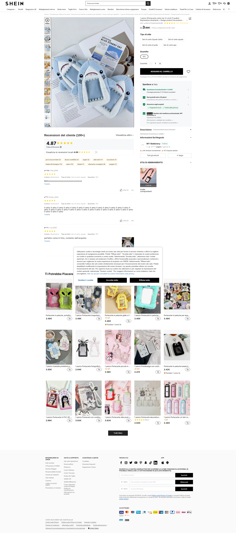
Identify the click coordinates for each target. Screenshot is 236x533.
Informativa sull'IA (68, 525)
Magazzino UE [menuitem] (31, 9)
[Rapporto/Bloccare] (132, 190)
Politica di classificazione (69, 489)
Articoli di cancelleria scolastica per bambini (86, 14)
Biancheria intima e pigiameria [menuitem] (127, 9)
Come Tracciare (69, 473)
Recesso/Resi (68, 464)
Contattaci (85, 461)
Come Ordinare (69, 470)
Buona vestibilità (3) (72, 160)
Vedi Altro (118, 433)
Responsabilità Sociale (53, 472)
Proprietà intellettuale (83, 525)
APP (162, 458)
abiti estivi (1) (98, 160)
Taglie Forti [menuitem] (72, 9)
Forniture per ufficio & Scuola (60, 14)
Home (46, 14)
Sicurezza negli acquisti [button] (155, 104)
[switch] (95, 152)
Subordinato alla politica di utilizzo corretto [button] (161, 100)
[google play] (167, 464)
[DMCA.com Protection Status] (127, 520)
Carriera (48, 481)
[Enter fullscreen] (131, 125)
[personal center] (209, 3)
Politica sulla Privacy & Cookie (162, 495)
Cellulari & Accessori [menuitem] (203, 9)
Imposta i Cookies (90, 522)
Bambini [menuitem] (111, 9)
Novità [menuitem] (20, 9)
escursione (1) (111, 160)
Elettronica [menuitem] (217, 9)
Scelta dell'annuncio (100, 525)
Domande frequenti (88, 464)
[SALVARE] (188, 71)
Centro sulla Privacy (52, 522)
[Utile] (121, 190)
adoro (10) (69, 164)
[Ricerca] (148, 3)
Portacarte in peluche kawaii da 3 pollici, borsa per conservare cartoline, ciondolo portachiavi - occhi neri (177, 366)
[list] (139, 463)
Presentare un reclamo (53, 488)
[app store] (162, 464)
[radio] (152, 39)
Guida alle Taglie (69, 476)
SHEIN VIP (67, 479)
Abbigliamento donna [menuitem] (47, 9)
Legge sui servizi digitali (51, 484)
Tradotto (47, 184)
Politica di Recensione (52, 147)
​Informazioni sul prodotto (69, 493)
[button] (224, 3)
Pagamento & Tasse (89, 467)
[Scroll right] (229, 9)
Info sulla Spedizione (71, 461)
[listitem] (148, 176)
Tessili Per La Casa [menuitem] (186, 9)
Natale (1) (80, 164)
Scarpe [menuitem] (143, 9)
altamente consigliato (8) (96, 164)
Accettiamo (124, 508)
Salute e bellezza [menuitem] (171, 9)
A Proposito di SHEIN (52, 466)
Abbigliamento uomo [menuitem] (97, 9)
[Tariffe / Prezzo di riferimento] (150, 28)
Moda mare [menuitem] (61, 9)
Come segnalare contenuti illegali (69, 485)
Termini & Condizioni (52, 525)
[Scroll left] (226, 9)
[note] (113, 324)
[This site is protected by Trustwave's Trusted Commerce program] (121, 520)
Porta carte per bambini (111, 14)
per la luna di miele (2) (53, 160)
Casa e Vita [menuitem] (83, 9)
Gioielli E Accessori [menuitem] (155, 9)
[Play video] (93, 72)
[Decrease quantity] (150, 63)
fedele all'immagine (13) (54, 164)
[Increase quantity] (160, 63)
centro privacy (123, 499)
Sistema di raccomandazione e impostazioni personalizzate (65, 528)
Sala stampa (49, 478)
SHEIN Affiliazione (70, 482)
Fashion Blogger (51, 469)
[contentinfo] (156, 514)
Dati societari (49, 463)
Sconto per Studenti (52, 475)
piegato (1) (113, 164)
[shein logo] (14, 3)
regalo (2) (86, 160)
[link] (214, 3)
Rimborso (67, 467)
